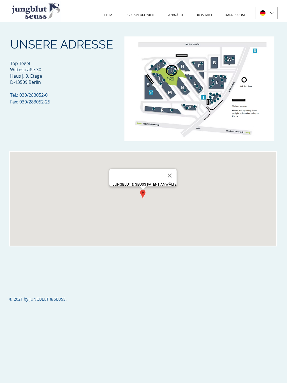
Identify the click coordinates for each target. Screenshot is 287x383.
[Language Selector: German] (267, 13)
